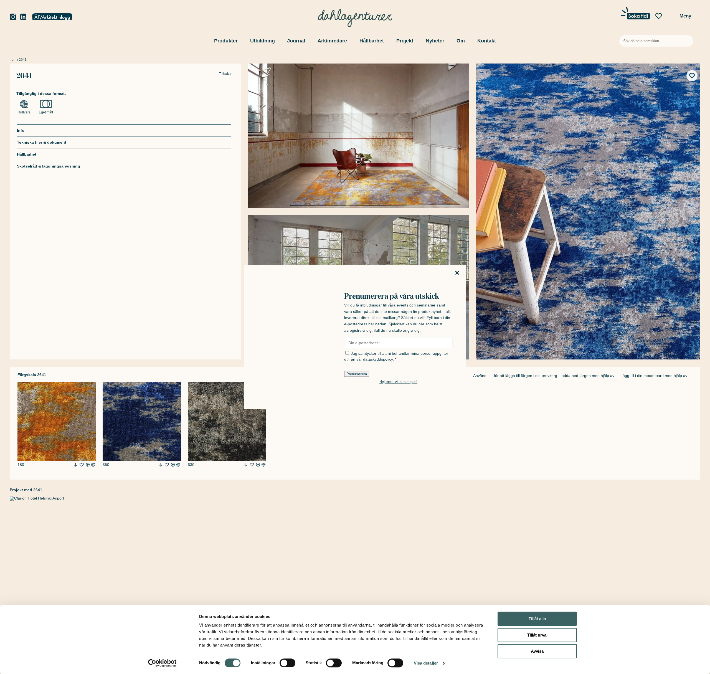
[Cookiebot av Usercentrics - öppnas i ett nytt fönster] (162, 663)
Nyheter (435, 41)
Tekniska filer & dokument (41, 142)
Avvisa (537, 651)
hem (13, 60)
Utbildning (262, 41)
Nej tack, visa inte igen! (398, 382)
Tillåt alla (537, 618)
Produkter (226, 41)
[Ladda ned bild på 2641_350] (160, 465)
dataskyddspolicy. (378, 359)
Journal (296, 41)
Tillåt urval (537, 635)
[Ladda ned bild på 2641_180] (75, 465)
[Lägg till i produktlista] (81, 465)
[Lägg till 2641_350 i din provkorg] (173, 465)
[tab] (124, 130)
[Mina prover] (670, 18)
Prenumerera (356, 374)
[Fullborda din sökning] (688, 41)
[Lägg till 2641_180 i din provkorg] (87, 465)
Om (461, 41)
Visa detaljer (426, 663)
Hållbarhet (371, 41)
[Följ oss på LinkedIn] (23, 17)
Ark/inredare (332, 41)
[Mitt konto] (52, 17)
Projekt (404, 41)
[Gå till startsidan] (354, 17)
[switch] (287, 662)
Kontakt (486, 41)
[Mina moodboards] (658, 16)
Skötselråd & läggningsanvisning (48, 166)
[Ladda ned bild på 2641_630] (246, 465)
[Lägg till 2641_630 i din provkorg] (258, 465)
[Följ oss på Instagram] (13, 17)
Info (20, 130)
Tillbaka (225, 74)
